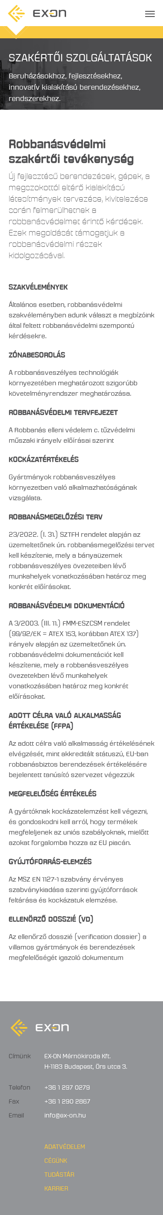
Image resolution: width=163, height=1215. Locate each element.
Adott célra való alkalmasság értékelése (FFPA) (65, 718)
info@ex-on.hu (65, 1114)
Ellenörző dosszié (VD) (51, 917)
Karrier (56, 1187)
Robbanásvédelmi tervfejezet (63, 410)
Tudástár (59, 1173)
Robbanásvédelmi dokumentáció (67, 604)
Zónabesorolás (37, 353)
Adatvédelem (64, 1145)
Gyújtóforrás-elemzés (50, 860)
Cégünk (55, 1159)
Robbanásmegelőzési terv (56, 515)
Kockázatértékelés (44, 457)
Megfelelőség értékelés (52, 792)
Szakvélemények (38, 285)
